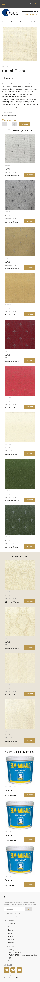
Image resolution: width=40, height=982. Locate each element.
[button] (36, 4)
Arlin (28, 22)
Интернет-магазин (31, 14)
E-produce (14, 977)
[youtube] (19, 970)
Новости (11, 943)
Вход (31, 4)
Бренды (10, 930)
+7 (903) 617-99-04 (14, 955)
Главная (5, 22)
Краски (10, 936)
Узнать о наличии (10, 120)
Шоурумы (11, 939)
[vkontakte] (13, 970)
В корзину (25, 124)
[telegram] (6, 970)
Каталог (13, 22)
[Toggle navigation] (3, 4)
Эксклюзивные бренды (30, 11)
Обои (21, 22)
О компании (12, 923)
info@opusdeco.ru (14, 961)
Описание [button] (8, 78)
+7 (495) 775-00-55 (14, 950)
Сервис (10, 927)
